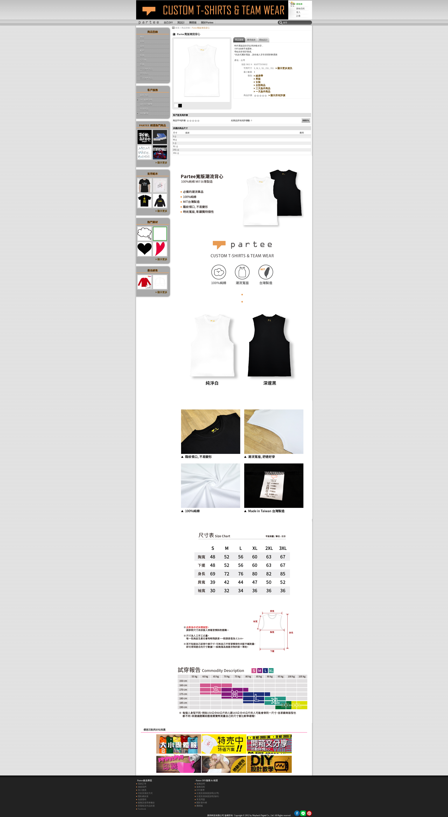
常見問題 (144, 109)
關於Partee (207, 22)
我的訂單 (142, 783)
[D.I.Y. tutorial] (269, 771)
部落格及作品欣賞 (146, 806)
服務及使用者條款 (146, 802)
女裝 (142, 41)
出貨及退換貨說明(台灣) (208, 793)
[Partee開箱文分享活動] (269, 752)
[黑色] (180, 106)
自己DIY (168, 22)
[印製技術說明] (178, 771)
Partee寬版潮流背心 (149, 13)
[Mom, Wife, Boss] (144, 152)
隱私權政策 (143, 796)
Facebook (142, 809)
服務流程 (201, 787)
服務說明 (201, 783)
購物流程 (300, 8)
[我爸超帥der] (144, 137)
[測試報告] (224, 771)
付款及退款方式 (145, 793)
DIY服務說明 (146, 100)
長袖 (142, 64)
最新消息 (144, 95)
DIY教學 (201, 790)
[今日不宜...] (159, 137)
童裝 (142, 46)
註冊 (298, 16)
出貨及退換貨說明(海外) (208, 796)
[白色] (176, 106)
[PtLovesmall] (159, 249)
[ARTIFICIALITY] (159, 152)
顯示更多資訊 (285, 68)
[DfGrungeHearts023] (144, 249)
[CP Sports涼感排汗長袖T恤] (144, 282)
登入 (298, 12)
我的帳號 (144, 113)
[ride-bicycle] (144, 185)
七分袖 (143, 60)
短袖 (142, 55)
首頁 (177, 28)
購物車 (299, 4)
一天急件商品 (146, 69)
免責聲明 (142, 799)
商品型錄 (185, 28)
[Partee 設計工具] (212, 19)
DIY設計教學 (146, 104)
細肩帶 (259, 75)
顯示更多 (162, 162)
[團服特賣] (224, 752)
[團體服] (178, 752)
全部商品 (144, 73)
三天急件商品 (146, 78)
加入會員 (142, 790)
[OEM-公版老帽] (159, 282)
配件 (142, 51)
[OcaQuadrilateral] (159, 233)
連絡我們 (142, 787)
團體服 (193, 22)
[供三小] (159, 200)
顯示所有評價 (278, 95)
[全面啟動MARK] (159, 185)
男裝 (142, 37)
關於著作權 (202, 802)
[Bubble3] (144, 233)
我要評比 (305, 120)
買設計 (181, 22)
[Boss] (144, 200)
